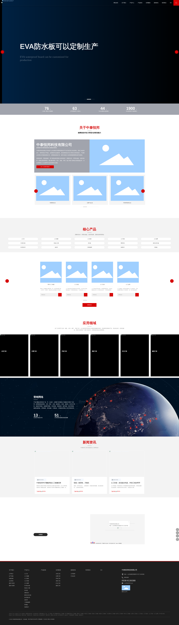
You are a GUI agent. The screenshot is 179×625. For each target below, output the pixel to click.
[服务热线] (177, 529)
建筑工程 (154, 351)
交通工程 (34, 351)
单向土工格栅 (126, 613)
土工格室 (89, 238)
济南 (49, 619)
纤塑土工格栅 (87, 613)
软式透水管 (23, 247)
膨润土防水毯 (156, 243)
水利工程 (3, 351)
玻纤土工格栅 (119, 613)
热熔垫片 (123, 247)
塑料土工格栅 (80, 613)
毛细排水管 (29, 615)
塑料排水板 (18, 615)
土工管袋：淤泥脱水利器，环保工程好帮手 (125, 483)
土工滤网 (156, 238)
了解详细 (38, 491)
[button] (90, 99)
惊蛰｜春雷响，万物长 (81, 483)
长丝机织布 (36, 613)
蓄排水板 (24, 615)
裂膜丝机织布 (29, 613)
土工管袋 (123, 238)
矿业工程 (124, 351)
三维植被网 (89, 247)
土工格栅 (56, 238)
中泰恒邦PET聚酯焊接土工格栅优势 (48, 483)
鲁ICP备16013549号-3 (33, 619)
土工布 (23, 238)
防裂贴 (155, 247)
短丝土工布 (18, 613)
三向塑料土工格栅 (110, 613)
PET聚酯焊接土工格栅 (58, 613)
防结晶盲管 (42, 615)
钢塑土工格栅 (102, 613)
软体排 (23, 613)
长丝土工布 (12, 613)
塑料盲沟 (123, 243)
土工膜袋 (50, 613)
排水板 (89, 243)
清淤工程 (94, 351)
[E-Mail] (177, 532)
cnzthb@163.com (128, 583)
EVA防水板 (23, 243)
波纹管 (56, 247)
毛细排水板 (36, 615)
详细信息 (43, 294)
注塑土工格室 (134, 613)
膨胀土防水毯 (54, 615)
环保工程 (64, 351)
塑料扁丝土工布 (43, 613)
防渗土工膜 (56, 243)
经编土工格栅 (95, 613)
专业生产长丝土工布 (50, 46)
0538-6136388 (129, 580)
